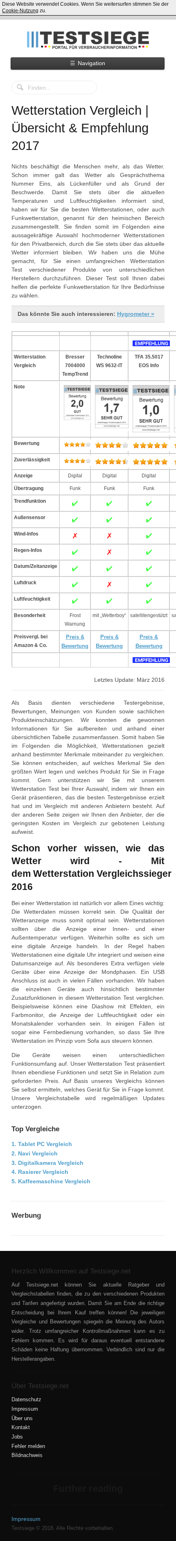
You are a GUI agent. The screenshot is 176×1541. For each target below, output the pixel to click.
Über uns (22, 1418)
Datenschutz (26, 1400)
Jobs (17, 1437)
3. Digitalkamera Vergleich (47, 1163)
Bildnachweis (27, 1455)
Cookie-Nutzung (20, 11)
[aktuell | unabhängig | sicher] (88, 40)
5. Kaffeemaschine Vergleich (50, 1181)
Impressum (24, 1409)
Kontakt (20, 1427)
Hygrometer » (135, 314)
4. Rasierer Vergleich (39, 1172)
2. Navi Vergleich (34, 1153)
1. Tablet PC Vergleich (41, 1144)
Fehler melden (28, 1446)
